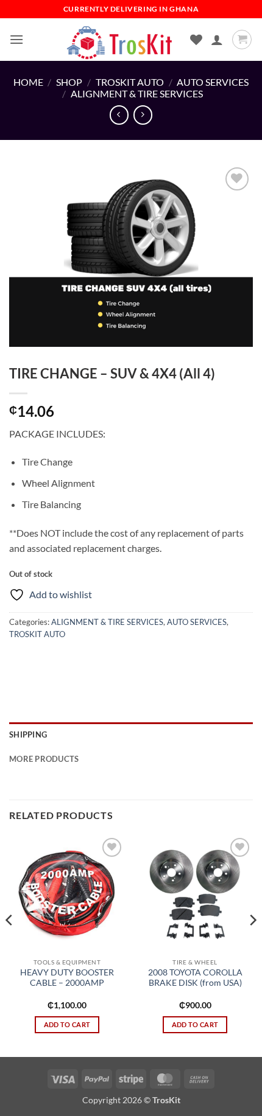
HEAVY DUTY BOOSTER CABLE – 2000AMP (67, 978)
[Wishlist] (196, 39)
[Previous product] (142, 114)
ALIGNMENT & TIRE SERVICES (137, 93)
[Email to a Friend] (86, 661)
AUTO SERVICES (213, 82)
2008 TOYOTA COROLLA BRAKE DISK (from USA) (195, 978)
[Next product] (119, 114)
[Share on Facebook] (42, 661)
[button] (16, 39)
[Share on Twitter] (64, 661)
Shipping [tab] (28, 734)
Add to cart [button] (67, 1024)
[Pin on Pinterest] (108, 661)
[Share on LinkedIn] (130, 661)
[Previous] (9, 945)
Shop (69, 82)
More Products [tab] (44, 759)
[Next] (252, 945)
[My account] (217, 39)
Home (28, 82)
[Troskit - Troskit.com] (120, 39)
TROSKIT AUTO (130, 82)
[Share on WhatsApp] (20, 661)
